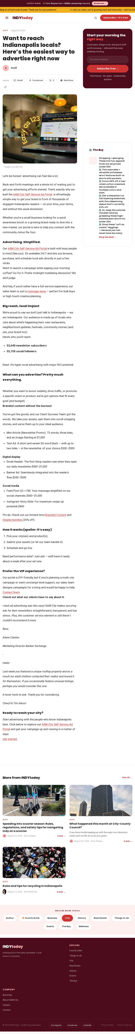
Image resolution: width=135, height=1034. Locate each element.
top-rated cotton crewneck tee (112, 184)
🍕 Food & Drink (31, 918)
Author (10, 918)
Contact (7, 1010)
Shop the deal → (107, 237)
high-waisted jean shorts (111, 217)
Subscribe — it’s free (115, 17)
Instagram (56, 1025)
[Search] (95, 18)
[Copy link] (5, 87)
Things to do (122, 918)
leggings (113, 227)
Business (52, 918)
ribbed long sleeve (110, 203)
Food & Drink (75, 950)
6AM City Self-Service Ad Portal (32, 194)
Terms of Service (124, 1025)
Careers (6, 1005)
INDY (23, 17)
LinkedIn (87, 1025)
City (5, 30)
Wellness (84, 926)
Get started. (10, 739)
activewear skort (110, 174)
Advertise (7, 995)
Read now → (100, 3)
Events (50, 926)
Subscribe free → (108, 68)
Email (20, 80)
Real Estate (100, 918)
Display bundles (12, 519)
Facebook (37, 80)
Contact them (11, 592)
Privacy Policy (107, 1025)
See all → (127, 777)
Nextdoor (68, 80)
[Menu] (7, 18)
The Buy (66, 926)
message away (36, 291)
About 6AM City (10, 999)
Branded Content (55, 515)
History (82, 918)
